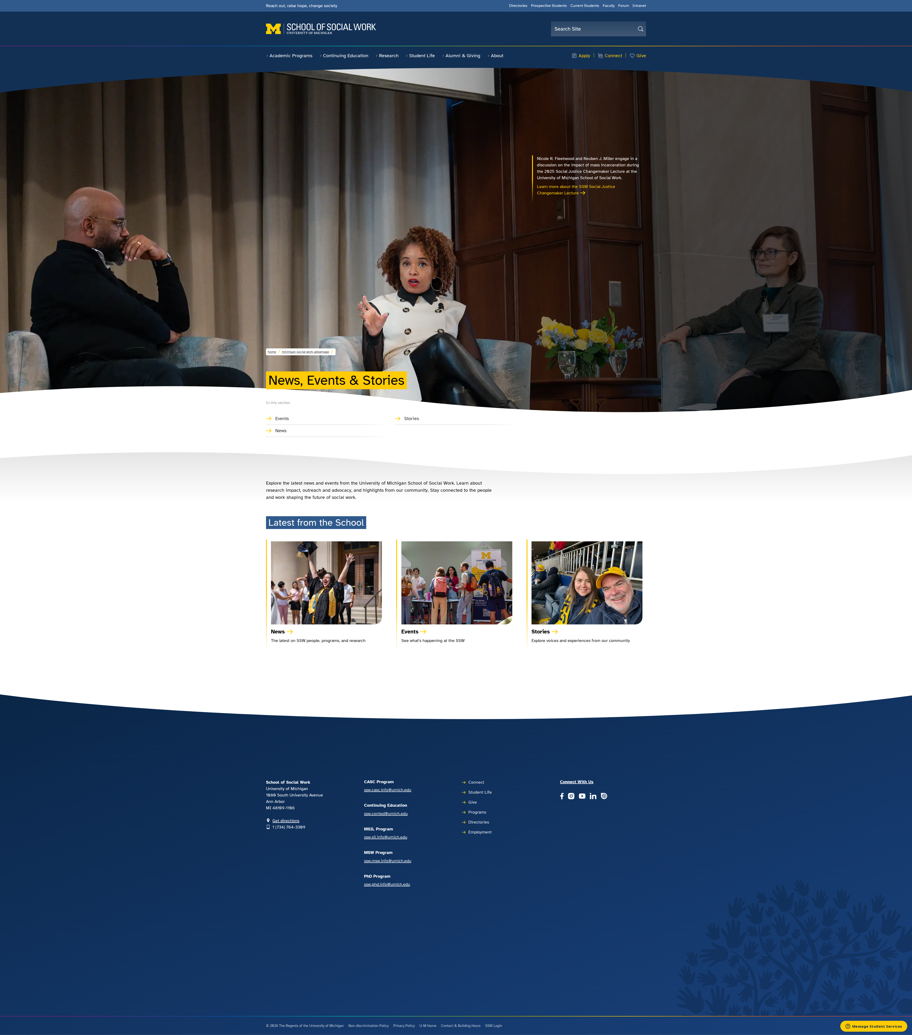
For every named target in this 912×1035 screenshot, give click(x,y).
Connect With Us (577, 781)
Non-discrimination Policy (368, 1026)
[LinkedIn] (593, 796)
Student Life (422, 56)
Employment (480, 832)
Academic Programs (291, 56)
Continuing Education (345, 56)
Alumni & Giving (463, 56)
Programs (477, 812)
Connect (613, 56)
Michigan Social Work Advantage (305, 352)
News (280, 431)
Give (641, 56)
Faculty (609, 5)
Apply (584, 56)
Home (272, 352)
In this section (278, 402)
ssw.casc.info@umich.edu (387, 789)
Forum (623, 5)
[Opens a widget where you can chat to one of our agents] (873, 1027)
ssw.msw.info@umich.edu (387, 860)
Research (389, 56)
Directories (518, 5)
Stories (411, 418)
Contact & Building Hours (460, 1026)
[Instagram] (571, 796)
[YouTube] (582, 796)
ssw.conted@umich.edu (386, 813)
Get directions (285, 820)
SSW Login (493, 1026)
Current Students (584, 5)
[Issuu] (604, 796)
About (497, 56)
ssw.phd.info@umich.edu (387, 884)
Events (282, 418)
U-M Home (427, 1026)
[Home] (321, 28)
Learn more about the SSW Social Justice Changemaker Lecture (576, 190)
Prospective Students (549, 5)
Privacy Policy (404, 1026)
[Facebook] (562, 796)
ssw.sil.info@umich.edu (385, 837)
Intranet (639, 5)
